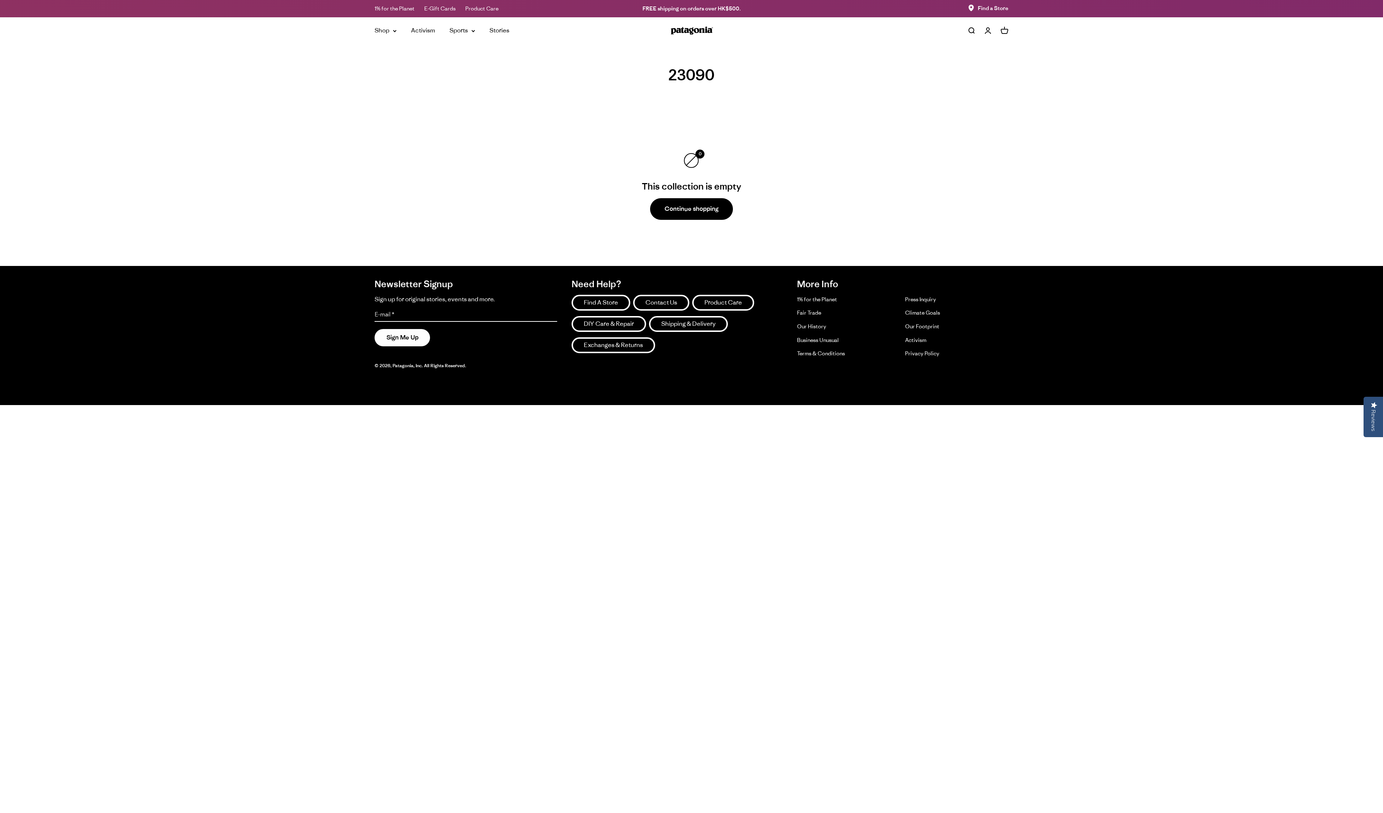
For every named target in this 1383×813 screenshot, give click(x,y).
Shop (382, 30)
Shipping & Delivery (688, 324)
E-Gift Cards (440, 8)
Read (657, 8)
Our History (811, 326)
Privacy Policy (922, 353)
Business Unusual (818, 340)
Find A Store (601, 302)
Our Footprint (922, 326)
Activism (423, 30)
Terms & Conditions (821, 353)
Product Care (481, 8)
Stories (499, 30)
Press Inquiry (920, 299)
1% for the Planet (395, 8)
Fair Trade (809, 312)
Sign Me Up (402, 337)
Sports (458, 30)
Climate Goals (922, 312)
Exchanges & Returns (613, 345)
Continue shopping (691, 209)
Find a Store (993, 8)
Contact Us (661, 302)
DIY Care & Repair (609, 324)
